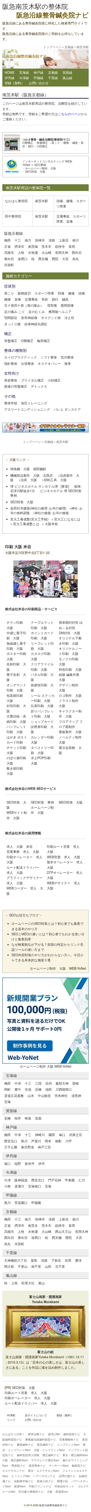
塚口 (62, 1134)
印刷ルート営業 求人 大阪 (26, 1392)
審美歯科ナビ (25, 1444)
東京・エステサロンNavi (43, 1470)
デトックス (39, 386)
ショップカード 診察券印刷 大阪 (42, 726)
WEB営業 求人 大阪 (63, 857)
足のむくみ (36, 311)
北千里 (60, 1266)
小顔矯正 (42, 146)
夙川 (24, 1141)
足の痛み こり (14, 311)
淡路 (52, 240)
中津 (17, 1083)
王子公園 (10, 1147)
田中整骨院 (13, 216)
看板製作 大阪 (70, 731)
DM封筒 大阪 (69, 632)
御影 (58, 1141)
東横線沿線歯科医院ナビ (40, 1439)
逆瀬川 (19, 1186)
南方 (28, 240)
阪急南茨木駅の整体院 (35, 6)
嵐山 (41, 1283)
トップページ (52, 47)
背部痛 (52, 305)
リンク (11, 1419)
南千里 (36, 1266)
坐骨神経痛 (29, 317)
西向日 (77, 252)
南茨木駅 (83, 47)
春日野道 (27, 1147)
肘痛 (61, 293)
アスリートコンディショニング (27, 409)
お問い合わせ (39, 82)
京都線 (69, 47)
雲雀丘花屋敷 (14, 1095)
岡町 (7, 1089)
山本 (31, 1095)
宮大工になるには (67, 519)
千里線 (53, 77)
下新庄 (56, 1260)
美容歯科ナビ (45, 1444)
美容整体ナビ (37, 1465)
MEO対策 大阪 (71, 802)
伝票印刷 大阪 (42, 705)
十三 (17, 240)
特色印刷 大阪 (70, 669)
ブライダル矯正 (32, 380)
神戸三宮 (44, 1147)
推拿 (67, 363)
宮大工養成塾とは (26, 523)
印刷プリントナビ (40, 1486)
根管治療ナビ (36, 1434)
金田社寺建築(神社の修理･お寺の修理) (38, 508)
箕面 (38, 1118)
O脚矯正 (27, 142)
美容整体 (10, 380)
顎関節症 (10, 317)
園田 (52, 1134)
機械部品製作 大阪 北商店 (31, 475)
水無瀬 (33, 252)
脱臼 (31, 146)
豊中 (17, 1089)
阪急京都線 (13, 233)
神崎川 (40, 1134)
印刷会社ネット (64, 1486)
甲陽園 (36, 1202)
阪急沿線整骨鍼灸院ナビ (53, 1505)
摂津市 (19, 246)
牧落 (28, 1118)
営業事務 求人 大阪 (23, 851)
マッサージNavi (59, 1465)
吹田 (68, 1260)
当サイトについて (36, 1415)
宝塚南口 (34, 1186)
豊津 (78, 1260)
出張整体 (27, 363)
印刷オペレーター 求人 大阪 (27, 1397)
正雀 (7, 246)
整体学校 (10, 403)
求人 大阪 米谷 (20, 846)
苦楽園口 (21, 1202)
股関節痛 (67, 305)
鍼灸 (75, 142)
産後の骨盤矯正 (15, 386)
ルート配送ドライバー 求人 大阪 (31, 1403)
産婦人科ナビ (45, 1481)
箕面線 (67, 72)
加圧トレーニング (34, 403)
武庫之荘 (75, 1134)
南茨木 (33, 1225)
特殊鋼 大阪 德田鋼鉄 (28, 468)
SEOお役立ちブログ (24, 915)
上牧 (21, 252)
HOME (9, 72)
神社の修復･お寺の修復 (52, 512)
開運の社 (62, 1481)
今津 (7, 1180)
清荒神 (76, 1095)
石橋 (38, 1089)
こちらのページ (69, 113)
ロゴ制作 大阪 (70, 695)
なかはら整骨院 (16, 200)
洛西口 (23, 258)
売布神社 (61, 1095)
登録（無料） (14, 82)
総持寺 (60, 246)
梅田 (7, 240)
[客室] (65, 486)
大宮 (65, 258)
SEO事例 (40, 165)
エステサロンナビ (13, 1470)
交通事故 (63, 216)
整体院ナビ (18, 1465)
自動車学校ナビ (24, 1481)
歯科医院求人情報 (28, 1455)
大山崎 (46, 252)
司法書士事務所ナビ (31, 1491)
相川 (75, 240)
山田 (48, 1266)
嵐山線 (67, 77)
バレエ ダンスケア (67, 409)
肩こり (55, 142)
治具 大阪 (29, 479)
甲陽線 (38, 77)
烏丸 (75, 258)
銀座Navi (20, 1486)
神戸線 (38, 72)
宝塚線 (24, 72)
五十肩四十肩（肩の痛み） (23, 305)
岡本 (48, 1141)
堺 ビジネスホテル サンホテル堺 (34, 486)
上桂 (14, 1283)
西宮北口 (10, 1141)
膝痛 (71, 293)
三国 (38, 1083)
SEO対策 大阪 (35, 171)
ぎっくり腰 (12, 324)
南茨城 (33, 246)
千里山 (23, 1266)
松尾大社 (28, 1283)
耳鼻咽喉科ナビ (69, 1439)
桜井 (17, 1118)
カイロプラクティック (20, 357)
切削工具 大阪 (55, 479)
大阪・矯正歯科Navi (15, 1460)
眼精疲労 (24, 293)
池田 (48, 1089)
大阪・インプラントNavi (49, 1450)
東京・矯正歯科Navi (75, 1455)
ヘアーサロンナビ (44, 1476)
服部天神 (62, 1083)
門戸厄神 (54, 1180)
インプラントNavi (68, 1444)
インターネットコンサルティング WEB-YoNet (47, 163)
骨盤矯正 (42, 142)
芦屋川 (36, 1141)
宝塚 (7, 1101)
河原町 (9, 264)
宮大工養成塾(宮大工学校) (29, 519)
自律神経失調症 (35, 324)
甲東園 (70, 1180)
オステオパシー (49, 363)
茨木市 (46, 246)
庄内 (48, 1083)
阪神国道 (21, 1180)
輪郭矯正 (43, 340)
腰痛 (66, 142)
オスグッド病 (51, 317)
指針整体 (10, 363)
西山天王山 (63, 1231)
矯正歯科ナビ (50, 1455)
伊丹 (41, 1163)
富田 (72, 246)
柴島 (34, 1260)
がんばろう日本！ (13, 1434)
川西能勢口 (64, 1089)
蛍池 (28, 1089)
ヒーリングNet (20, 1476)
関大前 (9, 1266)
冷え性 (69, 317)
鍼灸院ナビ (79, 1465)
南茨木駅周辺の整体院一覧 (28, 187)
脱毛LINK (54, 1434)
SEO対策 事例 (42, 802)
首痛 (69, 221)
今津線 (24, 77)
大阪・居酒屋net (57, 1491)
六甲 (68, 1141)
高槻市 (9, 252)
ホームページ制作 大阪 (40, 168)
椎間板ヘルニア (60, 311)
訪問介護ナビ (67, 1476)
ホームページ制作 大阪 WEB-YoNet (45, 1066)
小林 (7, 1186)
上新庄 (64, 240)
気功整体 (67, 357)
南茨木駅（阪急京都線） (25, 94)
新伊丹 (30, 1163)
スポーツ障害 (44, 293)
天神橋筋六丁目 (15, 1260)
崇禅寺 (40, 240)
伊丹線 (9, 77)
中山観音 (44, 1095)
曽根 (75, 1083)
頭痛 (59, 200)
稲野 (17, 1163)
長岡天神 (61, 252)
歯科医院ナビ (71, 1434)
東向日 (9, 258)
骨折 (45, 299)
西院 (55, 258)
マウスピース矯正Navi (45, 1460)
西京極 (43, 258)
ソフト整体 (49, 357)
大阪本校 (51, 523)
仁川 (81, 1180)
